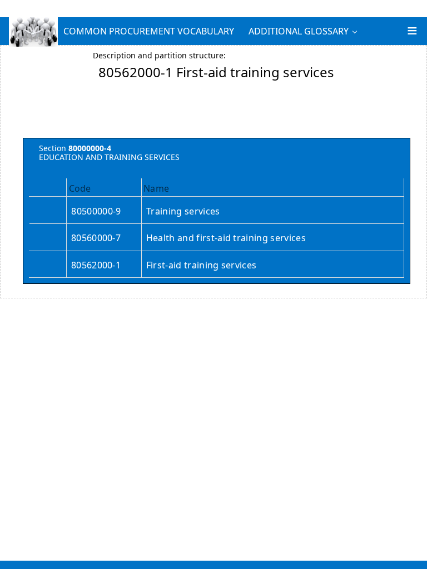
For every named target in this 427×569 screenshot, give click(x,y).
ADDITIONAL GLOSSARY (299, 31)
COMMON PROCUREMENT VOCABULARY (148, 31)
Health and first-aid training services (226, 238)
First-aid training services (201, 265)
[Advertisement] (216, 113)
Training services (183, 211)
